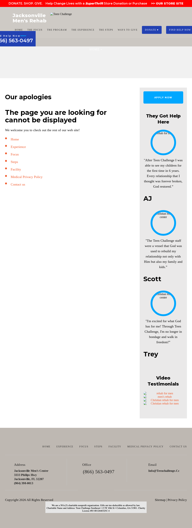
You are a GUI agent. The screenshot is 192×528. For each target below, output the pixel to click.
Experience (18, 147)
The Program (57, 30)
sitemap (160, 500)
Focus (15, 154)
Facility (16, 169)
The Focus (35, 30)
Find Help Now (180, 30)
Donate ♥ (152, 30)
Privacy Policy (177, 500)
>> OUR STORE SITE (166, 3)
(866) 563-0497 (98, 471)
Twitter (96, 490)
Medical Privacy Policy (27, 177)
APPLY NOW (163, 97)
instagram (106, 490)
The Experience (82, 30)
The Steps (106, 30)
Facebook (85, 490)
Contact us (18, 184)
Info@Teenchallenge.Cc (163, 470)
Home (19, 30)
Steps (14, 162)
